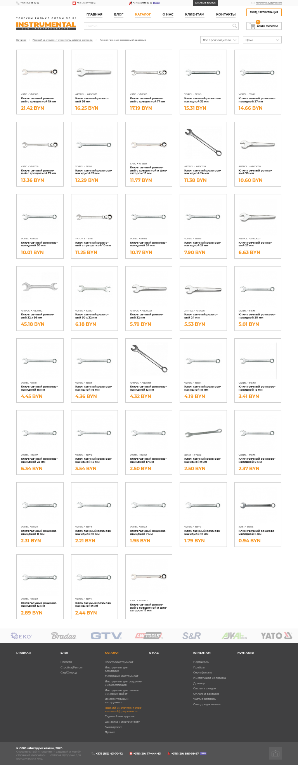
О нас (168, 14)
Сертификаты (203, 672)
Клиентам (202, 652)
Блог (65, 652)
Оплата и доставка (206, 694)
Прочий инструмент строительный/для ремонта (123, 709)
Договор (199, 683)
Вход (253, 12)
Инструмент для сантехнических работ (122, 692)
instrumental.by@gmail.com (269, 3)
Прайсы (199, 667)
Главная (94, 14)
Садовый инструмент (120, 716)
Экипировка (113, 727)
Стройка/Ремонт (72, 667)
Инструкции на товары (209, 678)
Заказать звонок (205, 3)
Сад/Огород (69, 672)
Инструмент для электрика (116, 669)
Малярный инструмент (121, 676)
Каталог (143, 14)
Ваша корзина (267, 24)
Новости (66, 662)
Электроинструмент (119, 662)
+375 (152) (30, 3)
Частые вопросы (205, 699)
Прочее (110, 732)
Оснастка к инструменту (122, 721)
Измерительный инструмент (116, 700)
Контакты (226, 14)
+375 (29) (86, 3)
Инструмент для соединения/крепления (123, 683)
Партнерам (201, 662)
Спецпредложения (206, 704)
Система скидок (204, 688)
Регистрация (269, 12)
